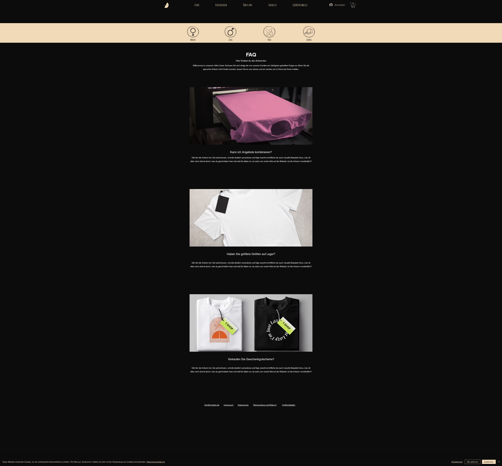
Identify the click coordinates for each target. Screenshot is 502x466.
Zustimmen (489, 462)
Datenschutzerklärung (156, 462)
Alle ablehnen (472, 462)
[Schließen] (498, 462)
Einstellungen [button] (457, 462)
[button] (221, 5)
